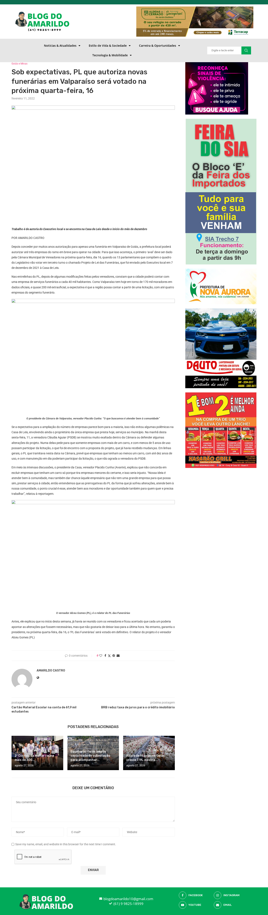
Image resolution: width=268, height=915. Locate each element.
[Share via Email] (118, 655)
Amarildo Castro (51, 670)
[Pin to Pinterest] (113, 655)
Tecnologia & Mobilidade (110, 55)
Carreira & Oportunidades (157, 46)
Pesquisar (246, 50)
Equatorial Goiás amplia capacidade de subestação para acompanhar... (90, 756)
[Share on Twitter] (109, 655)
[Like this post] (100, 655)
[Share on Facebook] (105, 655)
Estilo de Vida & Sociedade (108, 46)
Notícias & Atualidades (60, 46)
